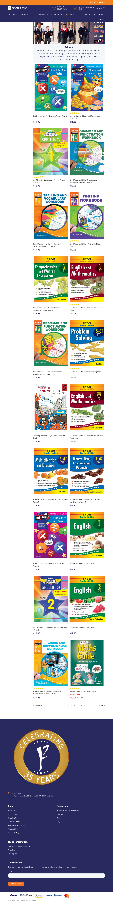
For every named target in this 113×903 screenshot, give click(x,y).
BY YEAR (11, 14)
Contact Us (12, 814)
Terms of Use (13, 829)
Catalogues (12, 854)
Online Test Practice (95, 14)
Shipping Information (16, 818)
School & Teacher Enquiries (68, 810)
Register (101, 2)
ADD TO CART (51, 89)
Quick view (51, 85)
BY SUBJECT (26, 14)
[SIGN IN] (100, 8)
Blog (58, 818)
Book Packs (42, 14)
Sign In (92, 2)
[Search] (97, 8)
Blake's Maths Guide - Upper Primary (84, 691)
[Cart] (104, 8)
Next (101, 706)
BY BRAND (55, 14)
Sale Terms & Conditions (17, 825)
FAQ (58, 822)
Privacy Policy (13, 833)
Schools (101, 20)
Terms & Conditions (15, 822)
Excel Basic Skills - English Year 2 (82, 627)
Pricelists (11, 850)
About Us (11, 810)
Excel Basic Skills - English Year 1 (82, 563)
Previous (38, 706)
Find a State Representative (19, 846)
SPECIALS (70, 14)
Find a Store (62, 814)
